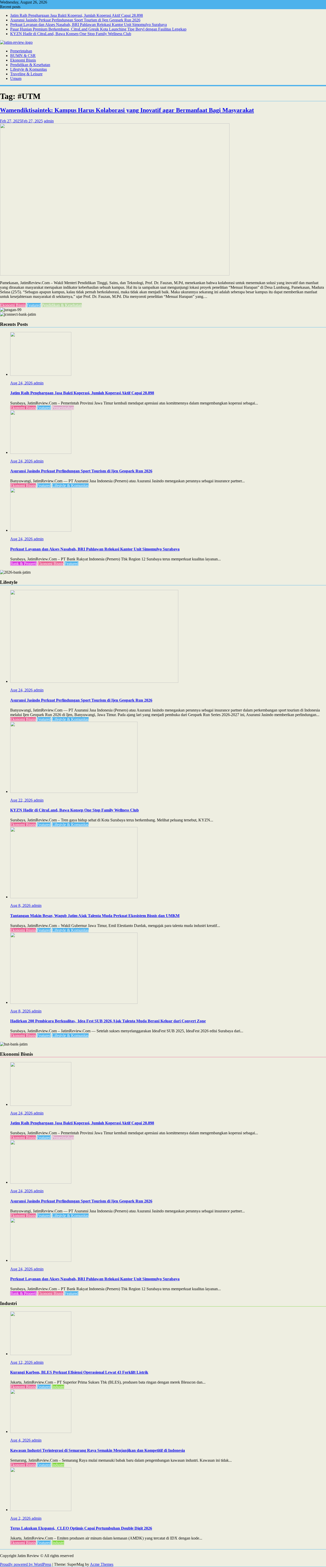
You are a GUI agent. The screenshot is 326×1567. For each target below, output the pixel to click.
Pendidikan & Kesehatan (30, 65)
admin (49, 121)
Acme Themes (101, 1564)
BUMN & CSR (23, 55)
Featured (34, 305)
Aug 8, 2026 (21, 905)
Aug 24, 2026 (22, 383)
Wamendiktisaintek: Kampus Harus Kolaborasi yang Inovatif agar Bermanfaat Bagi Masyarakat (127, 110)
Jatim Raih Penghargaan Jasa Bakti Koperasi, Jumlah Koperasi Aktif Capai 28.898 (76, 15)
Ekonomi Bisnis (23, 60)
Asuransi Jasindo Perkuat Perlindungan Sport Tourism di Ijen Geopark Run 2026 (75, 20)
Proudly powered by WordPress (25, 1564)
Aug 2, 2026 (21, 1518)
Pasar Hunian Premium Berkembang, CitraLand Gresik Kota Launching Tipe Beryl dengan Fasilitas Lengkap (98, 29)
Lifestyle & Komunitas (28, 69)
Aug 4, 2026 (21, 1440)
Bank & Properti (23, 563)
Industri (58, 1387)
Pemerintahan (21, 51)
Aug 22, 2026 (22, 800)
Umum (15, 78)
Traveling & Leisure (26, 74)
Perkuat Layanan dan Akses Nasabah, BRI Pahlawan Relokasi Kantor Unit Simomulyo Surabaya (88, 24)
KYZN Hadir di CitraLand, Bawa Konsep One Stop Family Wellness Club (70, 34)
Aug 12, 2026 (22, 1362)
